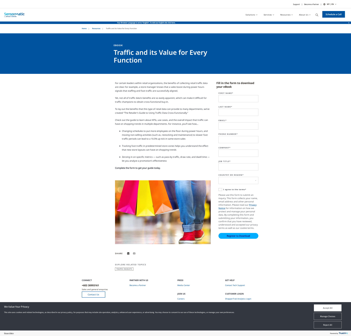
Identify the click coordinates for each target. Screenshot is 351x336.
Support (296, 4)
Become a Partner (311, 4)
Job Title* (224, 161)
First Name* (225, 93)
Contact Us (93, 294)
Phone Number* (228, 134)
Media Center (183, 285)
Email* (222, 120)
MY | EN (330, 4)
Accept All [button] (328, 308)
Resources (96, 28)
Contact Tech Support (235, 285)
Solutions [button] (250, 15)
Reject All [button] (327, 324)
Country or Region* (231, 175)
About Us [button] (303, 15)
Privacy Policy (9, 333)
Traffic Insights (124, 269)
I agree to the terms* (234, 189)
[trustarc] (343, 333)
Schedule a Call (334, 14)
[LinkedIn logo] (128, 253)
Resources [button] (285, 15)
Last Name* (225, 107)
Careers (181, 298)
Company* (224, 147)
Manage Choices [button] (327, 316)
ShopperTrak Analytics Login (238, 298)
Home (84, 28)
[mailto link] (134, 253)
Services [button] (268, 15)
